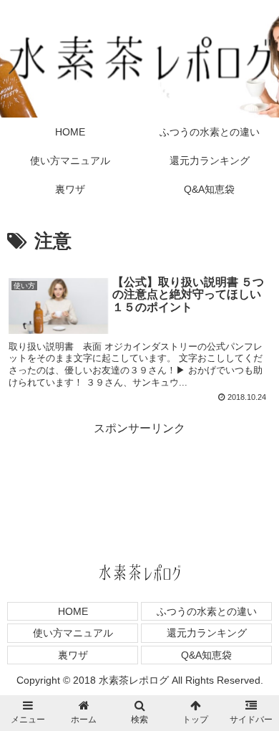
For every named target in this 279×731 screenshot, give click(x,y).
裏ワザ (73, 655)
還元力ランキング (207, 633)
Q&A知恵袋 (206, 655)
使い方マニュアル (73, 633)
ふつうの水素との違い (207, 611)
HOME (73, 611)
